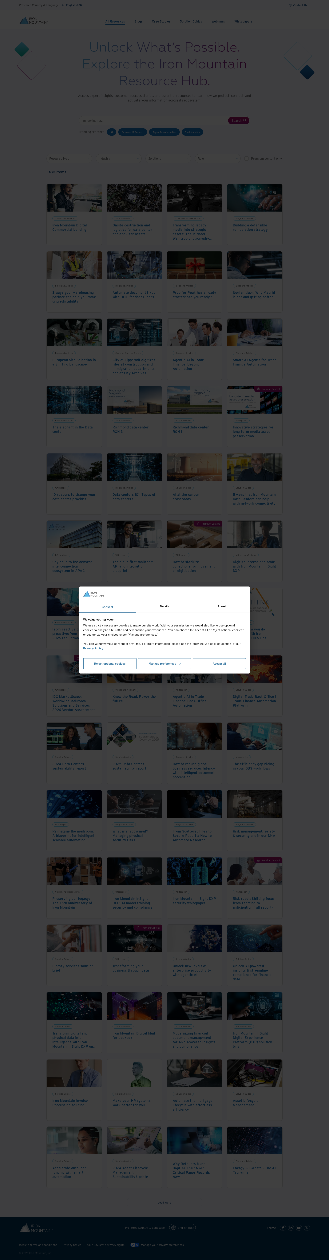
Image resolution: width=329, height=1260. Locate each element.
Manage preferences (162, 663)
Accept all (219, 663)
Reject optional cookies (109, 663)
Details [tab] (164, 606)
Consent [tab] (107, 607)
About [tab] (221, 606)
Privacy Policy (93, 648)
